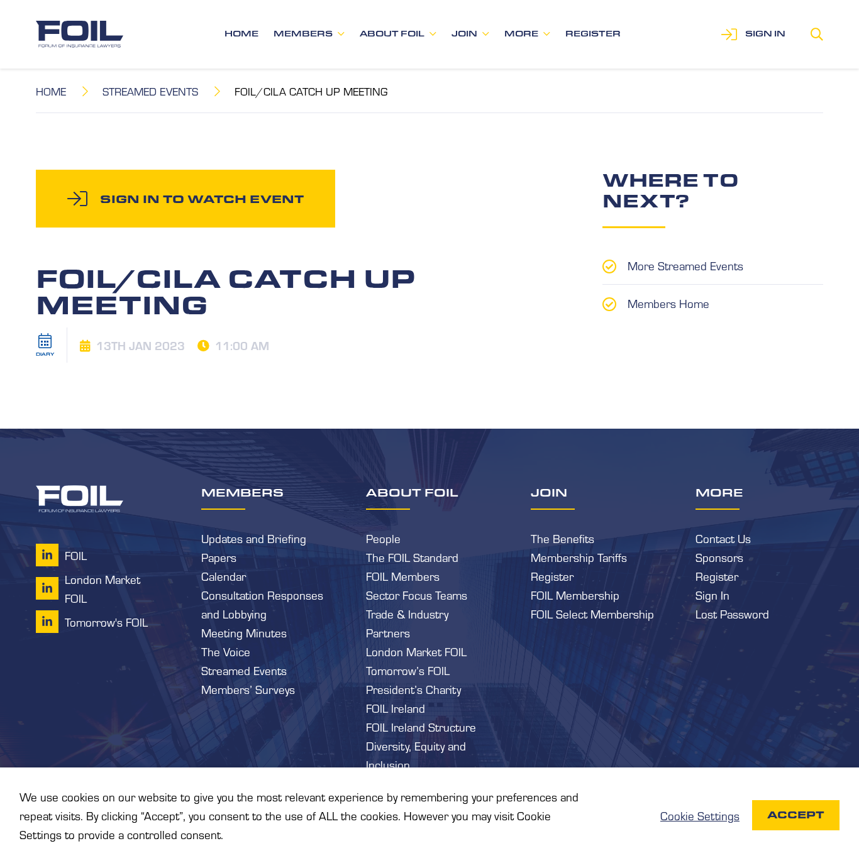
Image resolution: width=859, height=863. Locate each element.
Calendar (223, 576)
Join (464, 34)
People (383, 538)
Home (241, 34)
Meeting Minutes (244, 632)
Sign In (712, 594)
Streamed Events (150, 91)
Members (303, 34)
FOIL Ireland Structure (421, 726)
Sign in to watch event (202, 198)
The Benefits (562, 538)
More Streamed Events (685, 265)
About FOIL (392, 34)
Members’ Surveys (248, 689)
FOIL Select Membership (592, 613)
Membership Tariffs (579, 557)
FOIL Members (403, 576)
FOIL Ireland (395, 708)
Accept (795, 815)
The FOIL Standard (412, 557)
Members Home (668, 303)
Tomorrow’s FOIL (408, 670)
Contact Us (723, 538)
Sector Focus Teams (416, 594)
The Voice (225, 651)
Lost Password (732, 613)
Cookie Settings (700, 815)
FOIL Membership (575, 594)
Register (593, 34)
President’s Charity (413, 689)
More (521, 34)
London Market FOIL (416, 651)
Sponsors (719, 557)
